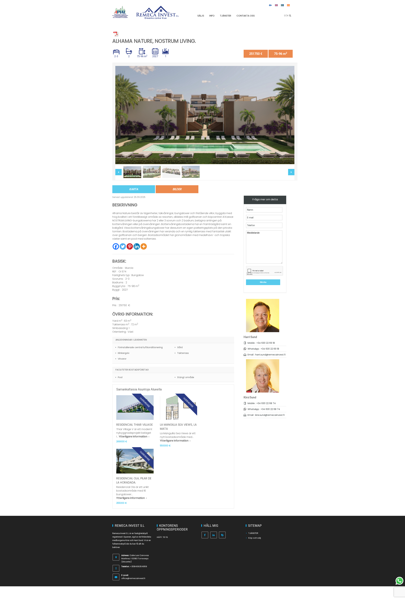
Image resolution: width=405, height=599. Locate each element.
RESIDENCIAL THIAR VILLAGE (134, 425)
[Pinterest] (130, 246)
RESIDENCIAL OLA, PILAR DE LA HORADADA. (133, 480)
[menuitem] (270, 5)
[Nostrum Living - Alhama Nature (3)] (204, 115)
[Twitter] (123, 246)
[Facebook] (116, 246)
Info (212, 15)
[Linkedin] (137, 246)
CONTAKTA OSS (246, 15)
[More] (143, 246)
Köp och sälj (254, 537)
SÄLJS (200, 15)
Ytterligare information (133, 436)
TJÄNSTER (225, 15)
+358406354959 (138, 566)
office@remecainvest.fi (133, 578)
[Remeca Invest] (157, 17)
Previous (121, 115)
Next (288, 115)
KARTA (133, 189)
